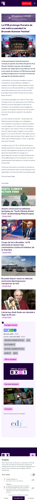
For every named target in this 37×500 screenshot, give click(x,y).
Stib (28, 340)
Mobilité (8, 353)
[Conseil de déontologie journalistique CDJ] (18, 424)
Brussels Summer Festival (14, 340)
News (15, 353)
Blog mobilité (10, 344)
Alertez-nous (27, 3)
